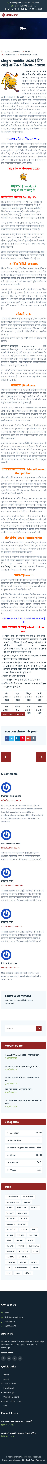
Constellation (13, 1202)
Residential (23, 1257)
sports (34, 1262)
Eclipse (9, 1208)
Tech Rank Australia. (35, 1460)
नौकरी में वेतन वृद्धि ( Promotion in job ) (18, 346)
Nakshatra (34, 1246)
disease (27, 1202)
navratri (10, 1251)
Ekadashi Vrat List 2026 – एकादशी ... (17, 1421)
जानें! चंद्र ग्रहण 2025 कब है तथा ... (19, 1089)
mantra (21, 1235)
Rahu (35, 1251)
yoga (18, 1273)
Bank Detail (8, 1388)
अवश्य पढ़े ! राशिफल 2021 (23, 139)
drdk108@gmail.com (27, 6)
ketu (34, 1230)
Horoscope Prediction (13, 714)
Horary (24, 1219)
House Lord (11, 1230)
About (6, 1379)
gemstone (22, 1213)
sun (8, 1268)
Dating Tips (15, 1140)
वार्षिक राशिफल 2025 (12, 1401)
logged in (21, 1000)
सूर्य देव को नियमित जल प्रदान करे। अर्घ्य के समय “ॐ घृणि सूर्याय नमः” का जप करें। (24, 650)
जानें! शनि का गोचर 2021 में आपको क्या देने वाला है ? (23, 620)
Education (21, 1208)
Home (6, 1374)
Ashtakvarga (12, 1197)
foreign (10, 1213)
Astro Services (9, 1383)
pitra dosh (24, 1251)
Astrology (25, 55)
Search (39, 1028)
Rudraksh (11, 1262)
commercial (28, 1197)
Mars (9, 1240)
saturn (23, 1262)
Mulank (21, 1246)
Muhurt (10, 1246)
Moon (30, 1240)
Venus (35, 1268)
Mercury (19, 1240)
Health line (11, 1219)
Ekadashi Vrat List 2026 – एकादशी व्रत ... (22, 1055)
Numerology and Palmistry (22, 1147)
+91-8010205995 (35, 9)
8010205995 (10, 1321)
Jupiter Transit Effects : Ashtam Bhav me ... (22, 1079)
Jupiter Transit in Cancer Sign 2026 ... (18, 1433)
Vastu (13, 1170)
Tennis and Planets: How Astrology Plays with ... (23, 1102)
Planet (13, 1155)
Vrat (9, 1273)
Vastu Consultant (11, 1397)
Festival (34, 1208)
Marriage (33, 1235)
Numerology (8, 1392)
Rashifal (34, 55)
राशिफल (28, 1273)
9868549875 (10, 1326)
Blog (5, 1406)
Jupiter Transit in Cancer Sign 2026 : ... (22, 1066)
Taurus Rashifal (21, 1268)
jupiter (24, 1230)
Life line (10, 1235)
